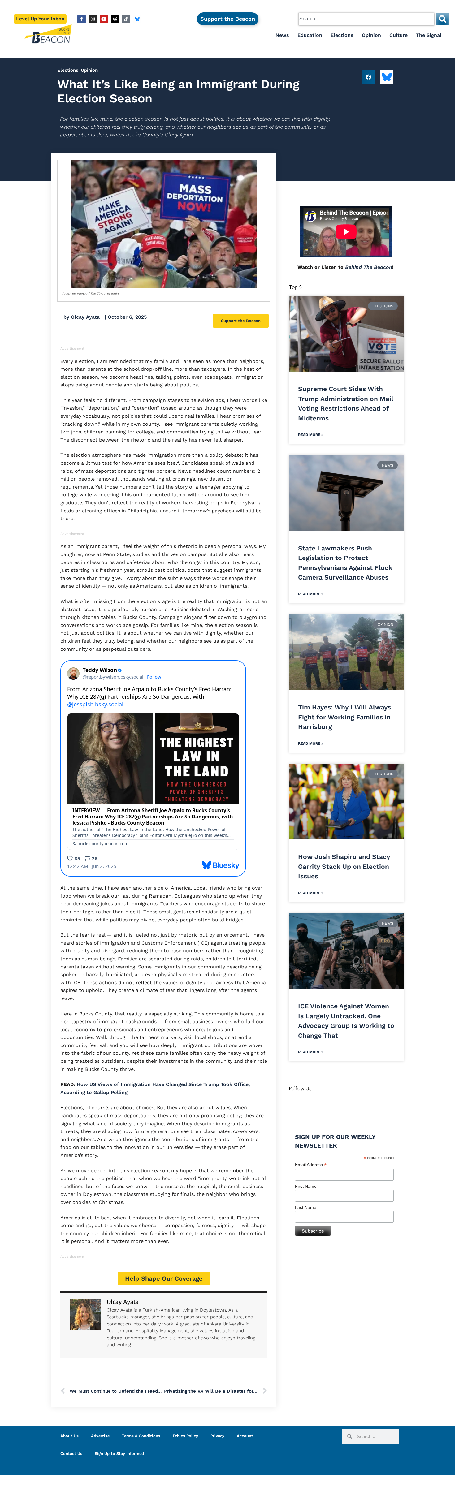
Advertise (100, 1435)
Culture (398, 35)
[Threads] (115, 19)
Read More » (310, 435)
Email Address (311, 1165)
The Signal (428, 35)
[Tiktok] (126, 19)
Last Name (305, 1207)
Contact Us (71, 1453)
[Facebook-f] (81, 19)
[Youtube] (104, 19)
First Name (306, 1186)
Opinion (371, 35)
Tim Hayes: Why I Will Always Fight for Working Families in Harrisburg (344, 717)
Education (309, 35)
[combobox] (366, 19)
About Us (69, 1435)
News (282, 35)
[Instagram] (93, 19)
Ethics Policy (185, 1435)
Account (245, 1435)
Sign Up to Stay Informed (119, 1453)
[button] (368, 77)
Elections (342, 35)
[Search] (442, 19)
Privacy (217, 1435)
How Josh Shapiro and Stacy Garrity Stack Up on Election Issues (344, 866)
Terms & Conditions (141, 1435)
